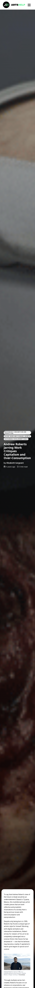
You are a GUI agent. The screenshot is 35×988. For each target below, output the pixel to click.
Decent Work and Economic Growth (17, 436)
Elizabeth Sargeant (15, 463)
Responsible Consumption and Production (15, 432)
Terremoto (22, 975)
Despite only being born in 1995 (15, 921)
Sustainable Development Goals (16, 439)
